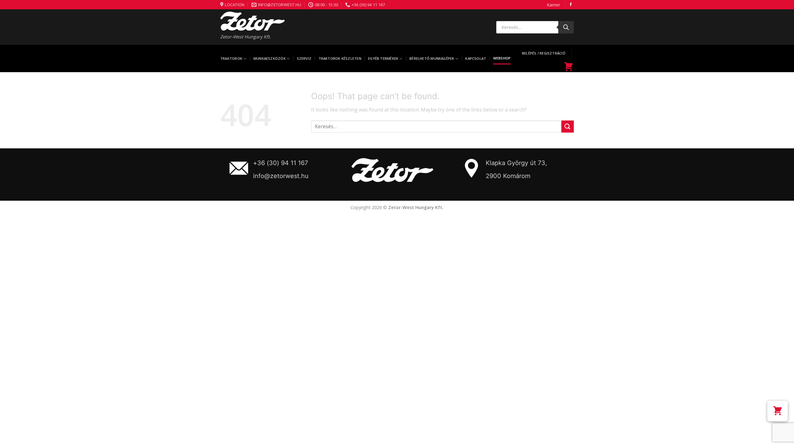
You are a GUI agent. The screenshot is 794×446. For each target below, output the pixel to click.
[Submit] (567, 126)
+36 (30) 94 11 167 (280, 163)
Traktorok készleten (340, 58)
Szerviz (304, 58)
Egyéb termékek (383, 58)
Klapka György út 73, (516, 163)
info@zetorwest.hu (281, 176)
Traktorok (231, 58)
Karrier (553, 5)
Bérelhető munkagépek (431, 58)
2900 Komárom (508, 176)
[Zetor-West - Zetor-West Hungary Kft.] (252, 21)
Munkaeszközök (269, 58)
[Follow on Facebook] (571, 4)
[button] (777, 411)
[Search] (566, 27)
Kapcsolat (475, 58)
